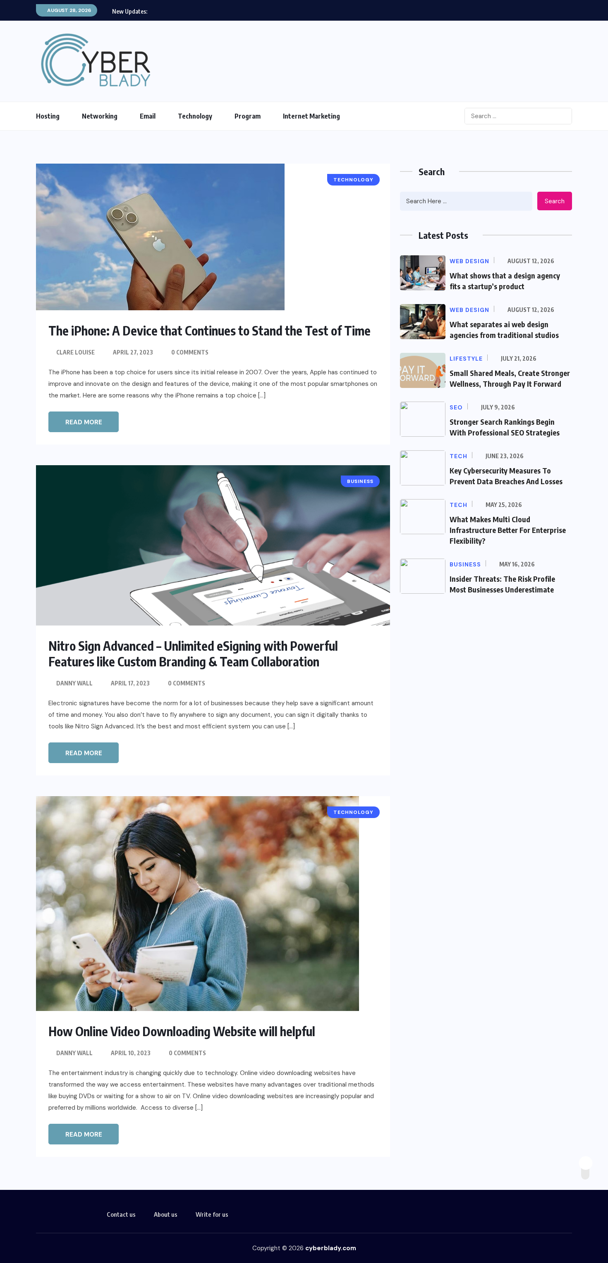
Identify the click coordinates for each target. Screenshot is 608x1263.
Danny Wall (74, 683)
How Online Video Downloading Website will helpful (181, 1031)
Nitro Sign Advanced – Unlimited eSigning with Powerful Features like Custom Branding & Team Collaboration (193, 653)
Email (148, 116)
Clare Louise (75, 352)
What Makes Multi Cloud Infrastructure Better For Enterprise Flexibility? (508, 529)
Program (248, 116)
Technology (195, 116)
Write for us (212, 1214)
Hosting (48, 116)
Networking (99, 116)
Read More (83, 422)
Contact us (121, 1214)
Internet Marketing (311, 116)
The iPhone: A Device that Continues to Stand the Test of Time (209, 330)
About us (165, 1214)
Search (555, 201)
